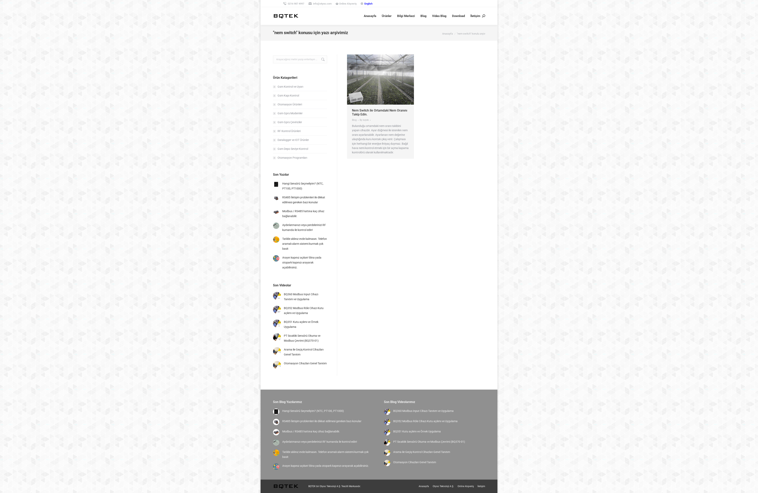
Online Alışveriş (348, 3)
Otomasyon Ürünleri (290, 104)
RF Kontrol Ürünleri (289, 131)
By (364, 120)
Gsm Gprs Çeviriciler (290, 122)
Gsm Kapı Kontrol (288, 95)
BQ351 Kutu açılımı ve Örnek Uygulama (301, 324)
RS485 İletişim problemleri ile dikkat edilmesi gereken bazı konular (303, 200)
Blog (354, 120)
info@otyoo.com (322, 3)
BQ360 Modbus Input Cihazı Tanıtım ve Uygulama (301, 297)
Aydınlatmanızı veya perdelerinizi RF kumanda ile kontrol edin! (304, 227)
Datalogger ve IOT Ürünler (293, 140)
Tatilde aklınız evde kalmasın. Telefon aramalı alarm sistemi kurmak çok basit (304, 243)
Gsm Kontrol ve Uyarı (290, 86)
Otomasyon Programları (292, 157)
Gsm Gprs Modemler (290, 113)
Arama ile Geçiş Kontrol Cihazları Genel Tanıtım (304, 352)
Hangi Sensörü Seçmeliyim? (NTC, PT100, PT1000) (302, 186)
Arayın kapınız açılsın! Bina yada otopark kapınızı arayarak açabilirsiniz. (301, 262)
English (368, 3)
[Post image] (276, 184)
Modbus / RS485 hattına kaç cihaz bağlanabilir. (303, 214)
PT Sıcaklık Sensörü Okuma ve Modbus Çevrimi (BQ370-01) (302, 338)
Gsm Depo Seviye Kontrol (293, 148)
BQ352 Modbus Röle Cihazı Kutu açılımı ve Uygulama (304, 310)
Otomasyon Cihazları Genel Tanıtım (305, 363)
